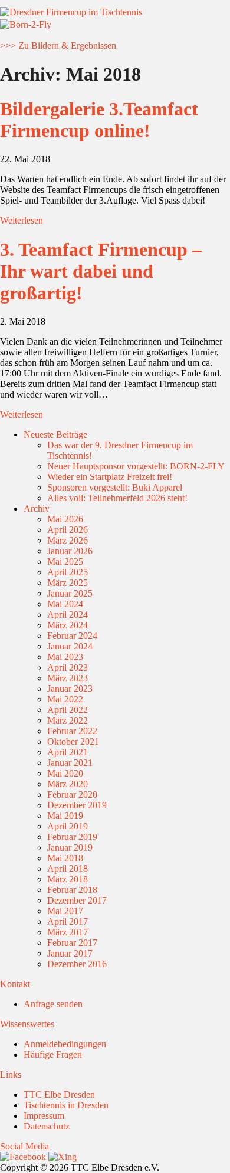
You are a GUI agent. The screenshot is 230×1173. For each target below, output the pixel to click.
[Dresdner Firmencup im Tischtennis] (71, 12)
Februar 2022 (72, 731)
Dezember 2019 (77, 805)
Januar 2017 (70, 953)
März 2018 (67, 879)
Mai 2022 (65, 699)
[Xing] (62, 1157)
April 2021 (67, 752)
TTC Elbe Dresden (59, 1094)
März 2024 (67, 625)
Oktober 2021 (73, 742)
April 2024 (67, 614)
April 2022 (67, 710)
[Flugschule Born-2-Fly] (25, 24)
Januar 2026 (70, 551)
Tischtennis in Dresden (66, 1105)
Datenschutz (47, 1126)
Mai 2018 (65, 858)
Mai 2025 (65, 561)
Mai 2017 (65, 911)
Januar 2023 (70, 689)
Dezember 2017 (77, 900)
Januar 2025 (70, 593)
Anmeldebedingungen (65, 1044)
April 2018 (67, 869)
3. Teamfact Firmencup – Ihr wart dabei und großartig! (101, 271)
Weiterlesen (21, 220)
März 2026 (67, 540)
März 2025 (67, 583)
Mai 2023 (65, 657)
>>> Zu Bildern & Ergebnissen (58, 46)
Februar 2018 (72, 890)
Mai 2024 (65, 604)
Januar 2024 (70, 646)
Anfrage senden (53, 1004)
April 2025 (67, 572)
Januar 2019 (70, 847)
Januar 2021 (70, 763)
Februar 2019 (72, 837)
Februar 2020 (72, 794)
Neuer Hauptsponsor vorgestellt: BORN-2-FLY (136, 466)
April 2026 (67, 530)
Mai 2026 (65, 519)
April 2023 (67, 667)
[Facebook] (23, 1157)
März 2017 (67, 932)
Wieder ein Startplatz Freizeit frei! (109, 477)
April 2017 (67, 922)
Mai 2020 (65, 773)
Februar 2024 (72, 636)
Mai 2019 (65, 816)
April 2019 (67, 826)
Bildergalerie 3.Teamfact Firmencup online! (99, 119)
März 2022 (67, 720)
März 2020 (67, 784)
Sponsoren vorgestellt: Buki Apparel (114, 487)
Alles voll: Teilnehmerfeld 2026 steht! (117, 498)
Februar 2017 (72, 943)
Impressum (44, 1116)
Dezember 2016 (77, 964)
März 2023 (67, 678)
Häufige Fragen (53, 1054)
